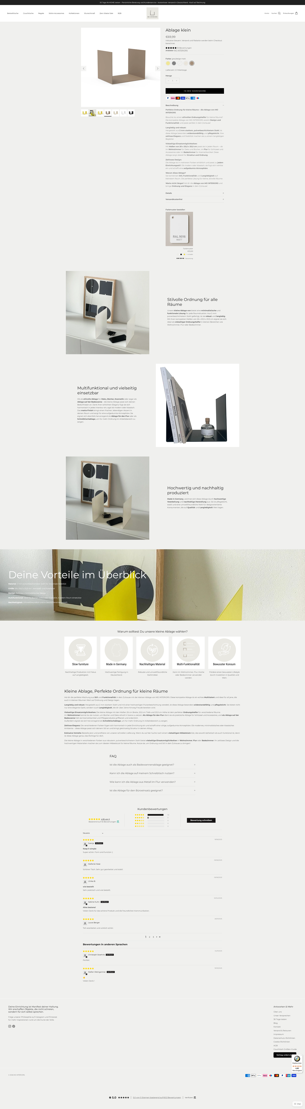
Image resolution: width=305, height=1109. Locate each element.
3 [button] (153, 937)
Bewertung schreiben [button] (201, 820)
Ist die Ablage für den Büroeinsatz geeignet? (136, 790)
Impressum (279, 1034)
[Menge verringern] (168, 80)
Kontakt (277, 1027)
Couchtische (28, 13)
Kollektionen (74, 13)
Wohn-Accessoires (56, 13)
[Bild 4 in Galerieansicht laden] (120, 67)
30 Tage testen (280, 1019)
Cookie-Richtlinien (282, 1042)
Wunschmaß (89, 13)
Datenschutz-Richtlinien (284, 1038)
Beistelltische (12, 13)
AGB (276, 1045)
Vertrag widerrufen (284, 1055)
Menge (169, 76)
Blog (276, 1023)
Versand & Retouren (282, 1030)
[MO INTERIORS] (152, 13)
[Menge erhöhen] (177, 80)
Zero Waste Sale (106, 13)
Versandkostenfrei (174, 199)
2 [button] (149, 937)
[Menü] (301, 1055)
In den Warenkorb (195, 91)
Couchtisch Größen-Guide (285, 1049)
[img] (88, 840)
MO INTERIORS (181, 50)
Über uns (278, 1012)
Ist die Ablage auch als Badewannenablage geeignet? (142, 764)
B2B (119, 13)
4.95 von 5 (105, 819)
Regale (41, 13)
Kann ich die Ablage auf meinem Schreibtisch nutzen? (142, 773)
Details (169, 193)
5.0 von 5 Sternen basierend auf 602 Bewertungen (157, 1097)
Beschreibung (172, 105)
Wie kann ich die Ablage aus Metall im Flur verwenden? (143, 781)
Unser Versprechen (282, 1015)
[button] (171, 48)
